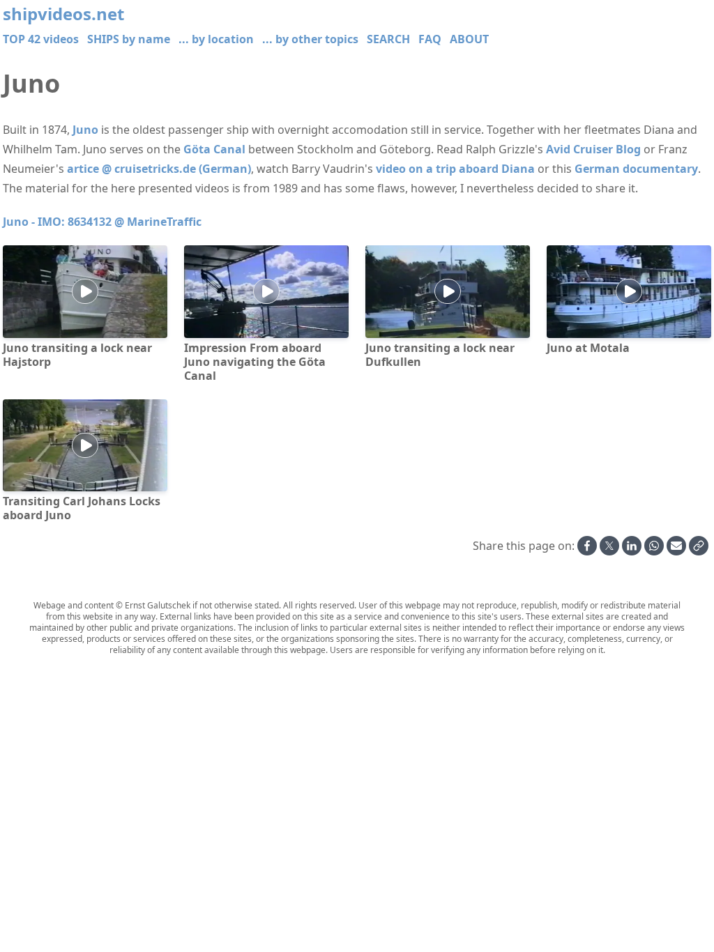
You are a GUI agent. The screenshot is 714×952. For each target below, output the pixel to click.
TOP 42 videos (41, 39)
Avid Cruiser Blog (593, 149)
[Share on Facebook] (587, 545)
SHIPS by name (128, 39)
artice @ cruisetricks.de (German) (159, 168)
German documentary (636, 168)
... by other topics (310, 39)
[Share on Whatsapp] (654, 545)
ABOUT (469, 39)
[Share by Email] (676, 545)
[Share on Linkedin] (631, 545)
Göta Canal (214, 149)
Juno (85, 129)
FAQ (429, 39)
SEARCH (388, 39)
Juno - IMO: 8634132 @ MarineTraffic (102, 221)
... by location (216, 39)
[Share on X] (609, 545)
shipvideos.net (63, 14)
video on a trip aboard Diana (455, 168)
